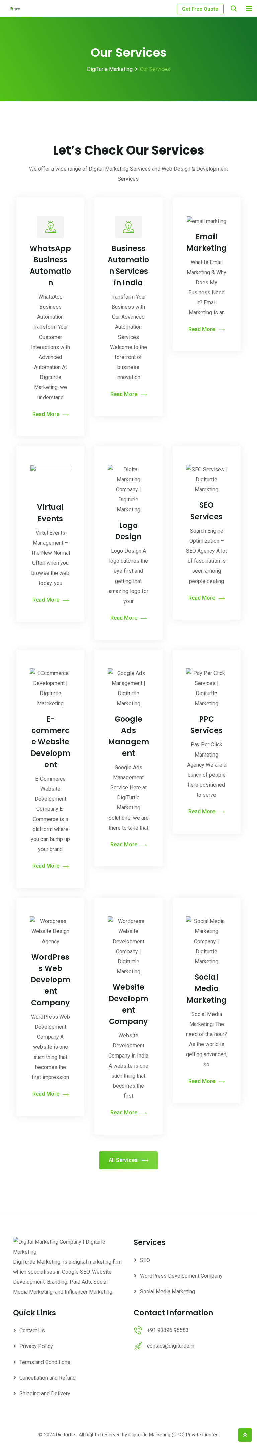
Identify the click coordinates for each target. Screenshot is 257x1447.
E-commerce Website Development (50, 742)
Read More (45, 414)
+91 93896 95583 (168, 1330)
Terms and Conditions (44, 1362)
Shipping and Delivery (44, 1393)
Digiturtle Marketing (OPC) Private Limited (173, 1435)
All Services (123, 1160)
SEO (145, 1260)
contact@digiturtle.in (170, 1346)
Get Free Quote (200, 9)
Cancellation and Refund (47, 1378)
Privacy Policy (36, 1346)
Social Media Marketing (206, 988)
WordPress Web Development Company (50, 980)
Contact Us (32, 1330)
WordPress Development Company (181, 1276)
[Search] (234, 8)
